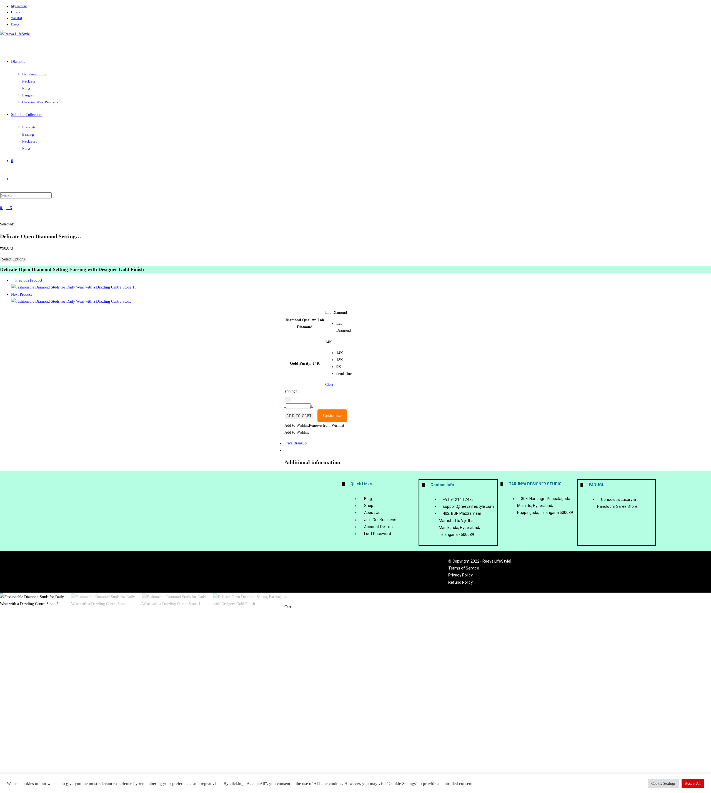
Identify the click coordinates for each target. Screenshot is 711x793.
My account (19, 6)
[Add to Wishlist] (287, 399)
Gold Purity (300, 363)
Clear (329, 384)
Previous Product (28, 280)
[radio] (345, 327)
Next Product (21, 294)
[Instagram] (368, 571)
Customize (332, 415)
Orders (15, 12)
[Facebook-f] (349, 571)
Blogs (15, 24)
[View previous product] (12, 280)
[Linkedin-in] (387, 571)
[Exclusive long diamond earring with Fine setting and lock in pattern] (71, 301)
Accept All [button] (693, 783)
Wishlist (16, 18)
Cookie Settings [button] (663, 783)
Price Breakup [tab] (295, 443)
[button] (314, 425)
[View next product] (34, 294)
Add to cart (299, 416)
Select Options (13, 259)
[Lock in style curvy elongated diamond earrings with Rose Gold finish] (73, 287)
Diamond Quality (300, 320)
